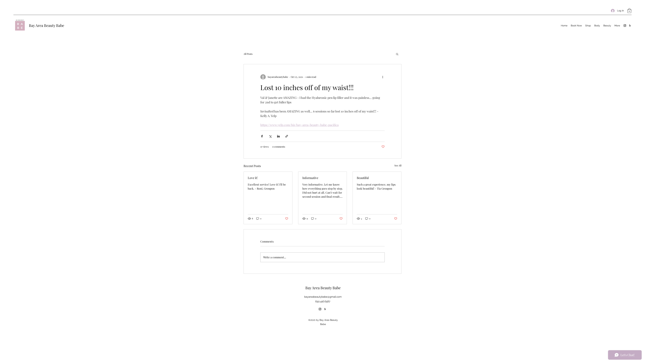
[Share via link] (286, 136)
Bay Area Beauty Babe (46, 25)
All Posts (248, 53)
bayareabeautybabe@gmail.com (323, 296)
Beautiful (363, 178)
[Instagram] (625, 25)
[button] (629, 10)
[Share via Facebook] (262, 136)
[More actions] (383, 77)
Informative (310, 178)
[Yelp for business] (630, 25)
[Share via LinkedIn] (278, 136)
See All (397, 165)
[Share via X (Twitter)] (270, 136)
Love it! (253, 178)
